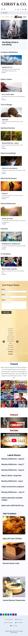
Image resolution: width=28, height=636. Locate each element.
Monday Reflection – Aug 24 (10, 143)
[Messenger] (8, 614)
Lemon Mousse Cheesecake (14, 600)
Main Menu (4, 12)
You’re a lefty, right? (8, 94)
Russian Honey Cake (11, 563)
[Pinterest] (23, 9)
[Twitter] (18, 9)
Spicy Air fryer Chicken (12, 538)
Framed (14, 363)
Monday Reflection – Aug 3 (12, 481)
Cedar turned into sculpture (12, 486)
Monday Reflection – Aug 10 (12, 470)
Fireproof (5, 193)
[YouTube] (25, 9)
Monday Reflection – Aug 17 (12, 464)
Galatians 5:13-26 (7, 67)
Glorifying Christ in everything (10, 43)
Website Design (8, 631)
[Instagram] (20, 9)
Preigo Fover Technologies (18, 631)
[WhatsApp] (6, 614)
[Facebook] (15, 9)
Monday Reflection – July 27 (12, 492)
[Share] (16, 614)
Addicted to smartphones (9, 168)
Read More (4, 72)
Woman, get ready (7, 218)
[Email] (3, 614)
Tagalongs (5, 119)
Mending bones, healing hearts (11, 244)
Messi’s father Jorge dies (9, 269)
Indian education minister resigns (11, 498)
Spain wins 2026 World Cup (12, 505)
